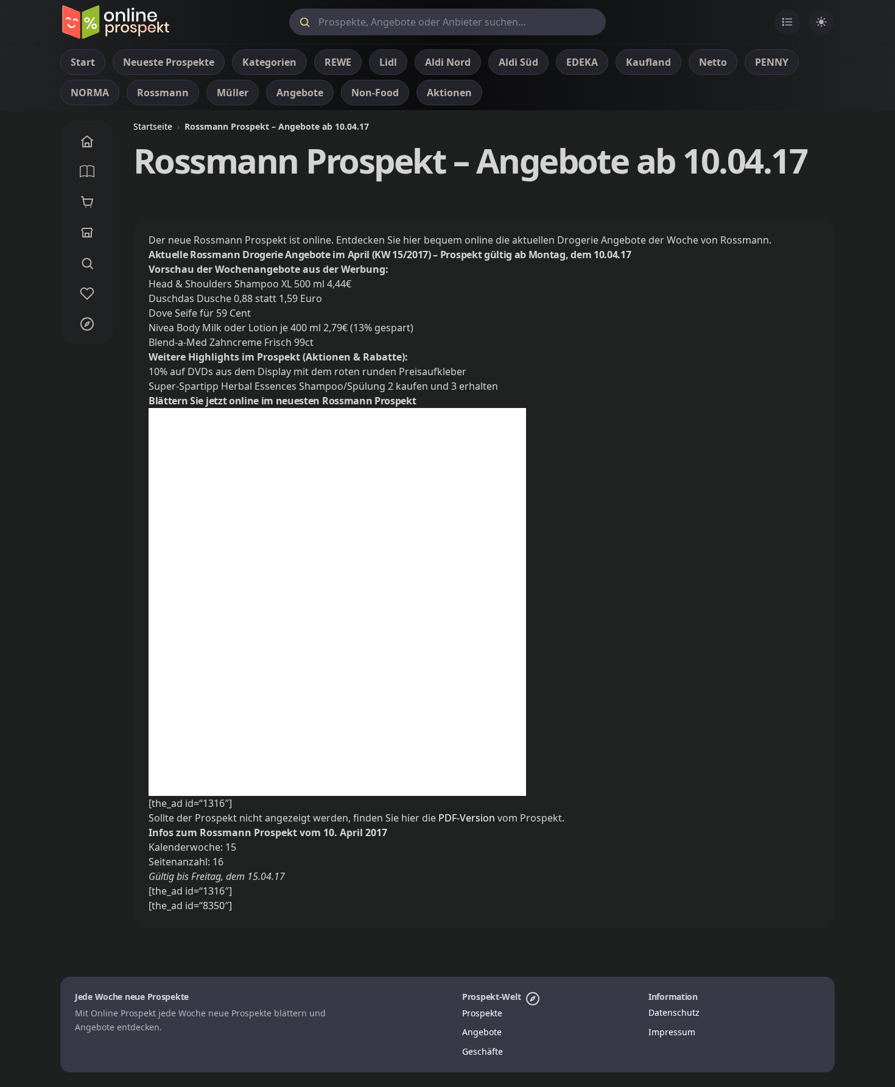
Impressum (671, 1032)
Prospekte (482, 1013)
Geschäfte (482, 1051)
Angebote (482, 1032)
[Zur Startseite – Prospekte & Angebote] (115, 22)
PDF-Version (466, 818)
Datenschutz (674, 1012)
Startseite (152, 126)
